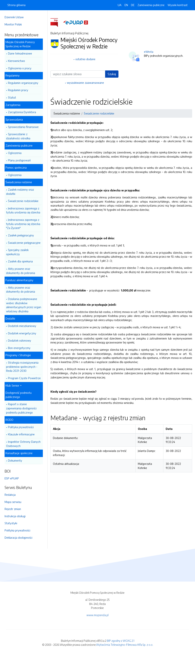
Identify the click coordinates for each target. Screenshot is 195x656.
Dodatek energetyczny (22, 333)
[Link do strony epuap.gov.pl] (75, 22)
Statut (12, 97)
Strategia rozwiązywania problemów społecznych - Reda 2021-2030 (22, 366)
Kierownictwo (16, 60)
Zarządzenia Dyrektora (22, 112)
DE (132, 5)
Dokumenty (15, 460)
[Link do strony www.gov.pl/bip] (56, 22)
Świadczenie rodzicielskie (23, 201)
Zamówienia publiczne (151, 5)
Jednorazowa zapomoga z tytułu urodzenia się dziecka (23, 210)
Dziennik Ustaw (14, 17)
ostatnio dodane (85, 59)
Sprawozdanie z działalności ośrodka (18, 136)
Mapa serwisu (13, 502)
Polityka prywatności (21, 427)
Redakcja (10, 494)
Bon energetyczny (19, 348)
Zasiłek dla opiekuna (20, 261)
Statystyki (11, 523)
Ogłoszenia (15, 153)
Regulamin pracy (18, 90)
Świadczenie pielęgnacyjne (24, 242)
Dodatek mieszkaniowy (22, 326)
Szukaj (112, 74)
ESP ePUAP (12, 478)
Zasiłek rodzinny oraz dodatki (20, 191)
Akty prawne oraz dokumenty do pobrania (20, 271)
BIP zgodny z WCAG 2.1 (120, 640)
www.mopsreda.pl (97, 615)
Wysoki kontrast (178, 5)
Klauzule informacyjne (21, 434)
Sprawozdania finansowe (23, 127)
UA (119, 5)
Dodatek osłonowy (19, 340)
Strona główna (16, 5)
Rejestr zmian (13, 509)
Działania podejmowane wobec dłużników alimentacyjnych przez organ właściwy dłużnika (23, 305)
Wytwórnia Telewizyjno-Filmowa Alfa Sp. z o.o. (124, 644)
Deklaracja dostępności (18, 537)
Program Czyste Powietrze (24, 378)
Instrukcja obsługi (15, 516)
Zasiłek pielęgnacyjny (21, 235)
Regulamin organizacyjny (23, 82)
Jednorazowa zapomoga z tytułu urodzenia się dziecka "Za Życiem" (23, 224)
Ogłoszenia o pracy (19, 68)
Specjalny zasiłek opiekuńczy (17, 252)
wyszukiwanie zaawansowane (85, 82)
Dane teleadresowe (20, 53)
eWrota (148, 51)
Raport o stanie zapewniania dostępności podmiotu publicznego (21, 408)
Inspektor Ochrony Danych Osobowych (23, 444)
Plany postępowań (19, 160)
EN (126, 5)
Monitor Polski (13, 24)
